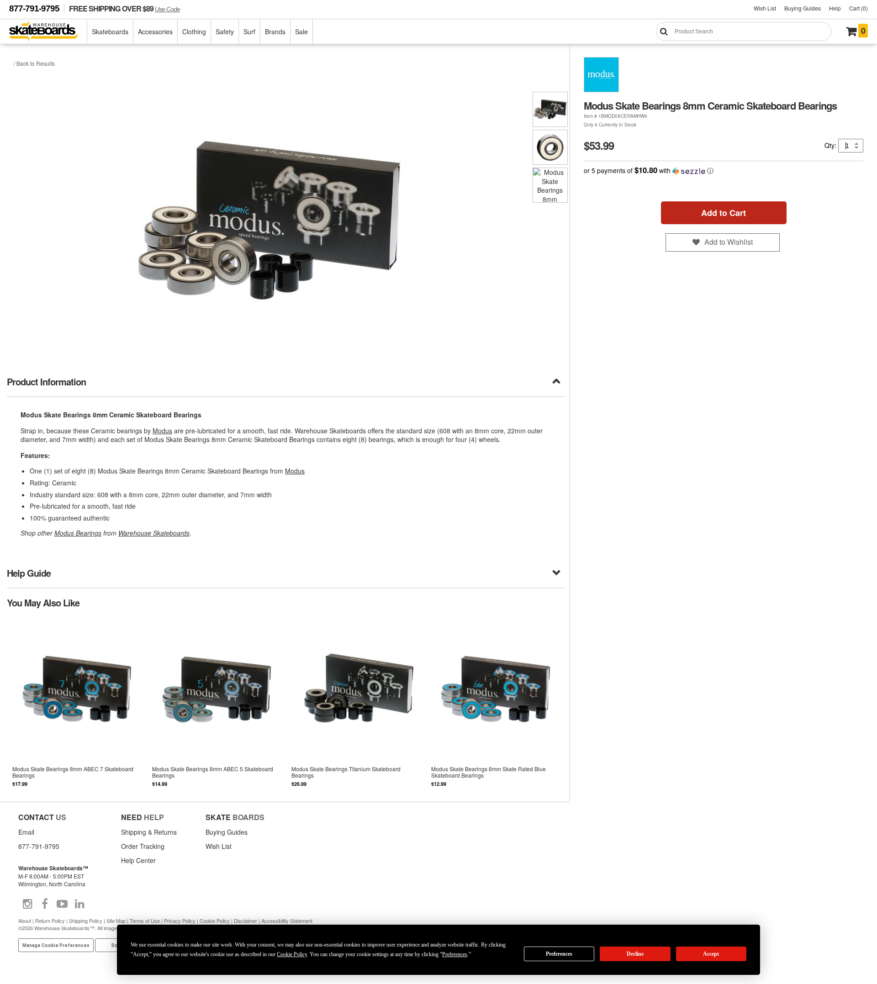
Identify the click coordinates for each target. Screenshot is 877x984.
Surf (249, 31)
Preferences (559, 954)
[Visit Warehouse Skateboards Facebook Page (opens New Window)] (45, 904)
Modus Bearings (77, 532)
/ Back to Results (34, 63)
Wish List (765, 8)
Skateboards (110, 31)
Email (26, 832)
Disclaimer (245, 920)
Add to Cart (723, 213)
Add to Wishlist (728, 242)
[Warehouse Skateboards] (48, 31)
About (24, 920)
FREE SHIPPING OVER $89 (124, 8)
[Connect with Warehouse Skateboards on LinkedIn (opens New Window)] (79, 904)
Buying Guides (802, 8)
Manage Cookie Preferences (56, 945)
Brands (275, 31)
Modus (162, 430)
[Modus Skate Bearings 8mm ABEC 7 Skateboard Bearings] (77, 704)
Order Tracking (142, 846)
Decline (635, 954)
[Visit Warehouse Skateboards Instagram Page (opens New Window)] (27, 904)
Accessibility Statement (286, 920)
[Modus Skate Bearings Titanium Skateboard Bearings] (356, 704)
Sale (301, 31)
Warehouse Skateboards (154, 532)
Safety (225, 31)
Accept (711, 954)
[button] (723, 170)
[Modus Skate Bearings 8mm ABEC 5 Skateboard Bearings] (216, 704)
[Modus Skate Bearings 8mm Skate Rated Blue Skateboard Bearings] (495, 704)
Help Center (138, 860)
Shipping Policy (85, 920)
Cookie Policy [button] (292, 954)
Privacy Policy (179, 920)
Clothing (194, 31)
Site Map (116, 920)
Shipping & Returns (149, 832)
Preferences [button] (454, 954)
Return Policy (50, 920)
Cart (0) (858, 8)
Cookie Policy (215, 920)
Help (835, 8)
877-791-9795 (34, 8)
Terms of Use (145, 920)
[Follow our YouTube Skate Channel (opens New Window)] (62, 904)
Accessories (155, 31)
